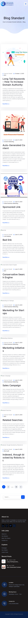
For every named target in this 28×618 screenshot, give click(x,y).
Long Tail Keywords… (13, 561)
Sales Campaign (12, 385)
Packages (4, 548)
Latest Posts (5, 552)
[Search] (23, 497)
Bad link (7, 239)
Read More (5, 103)
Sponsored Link (11, 207)
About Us (4, 534)
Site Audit (6, 451)
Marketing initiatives (13, 349)
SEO (5, 75)
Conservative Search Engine (14, 276)
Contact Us (4, 540)
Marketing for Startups (13, 312)
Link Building (7, 236)
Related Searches (13, 420)
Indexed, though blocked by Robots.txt (14, 457)
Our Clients (4, 550)
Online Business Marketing (11, 203)
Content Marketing (9, 141)
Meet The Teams (6, 538)
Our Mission (5, 536)
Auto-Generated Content (14, 147)
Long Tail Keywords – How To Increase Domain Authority (14, 81)
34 (16, 487)
